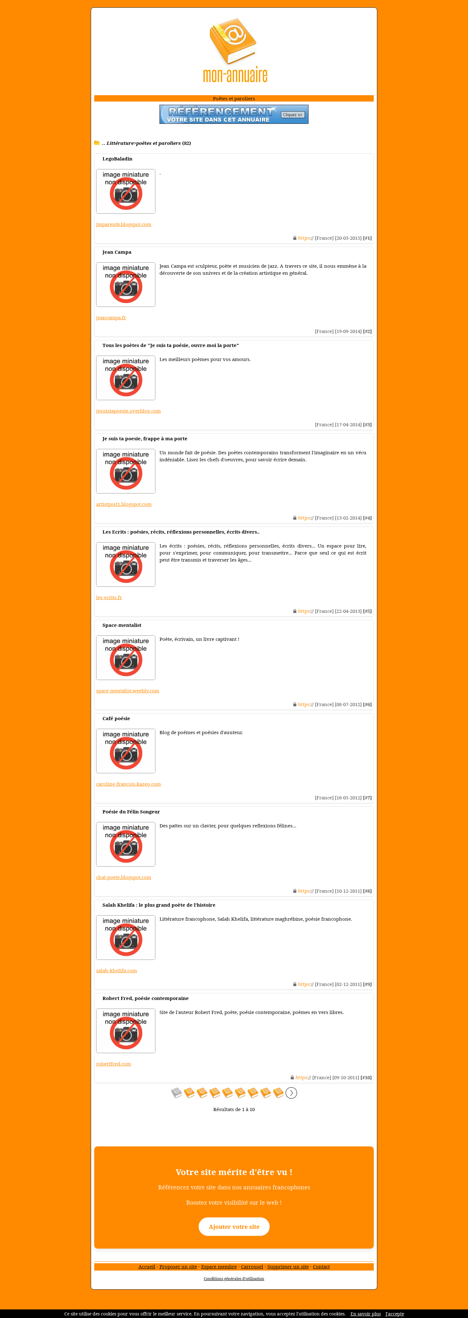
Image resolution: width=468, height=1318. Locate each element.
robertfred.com (113, 1063)
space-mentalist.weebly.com (127, 690)
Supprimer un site (288, 1266)
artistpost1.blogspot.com (124, 504)
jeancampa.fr (111, 317)
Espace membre (219, 1266)
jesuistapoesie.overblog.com (128, 410)
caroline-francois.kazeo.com (128, 784)
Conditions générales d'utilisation (234, 1278)
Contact (321, 1266)
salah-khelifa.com (116, 970)
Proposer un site (178, 1266)
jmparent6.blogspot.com (123, 224)
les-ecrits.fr (109, 597)
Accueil (146, 1266)
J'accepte (395, 1314)
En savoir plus (366, 1314)
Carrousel (252, 1266)
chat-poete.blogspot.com (123, 877)
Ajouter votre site (234, 1226)
